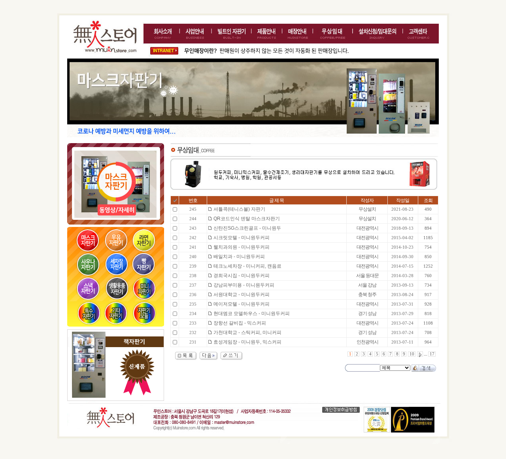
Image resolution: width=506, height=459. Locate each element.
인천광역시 (367, 342)
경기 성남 (367, 313)
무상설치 (367, 209)
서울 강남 (367, 285)
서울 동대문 (367, 275)
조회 (428, 200)
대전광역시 (367, 228)
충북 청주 (367, 294)
